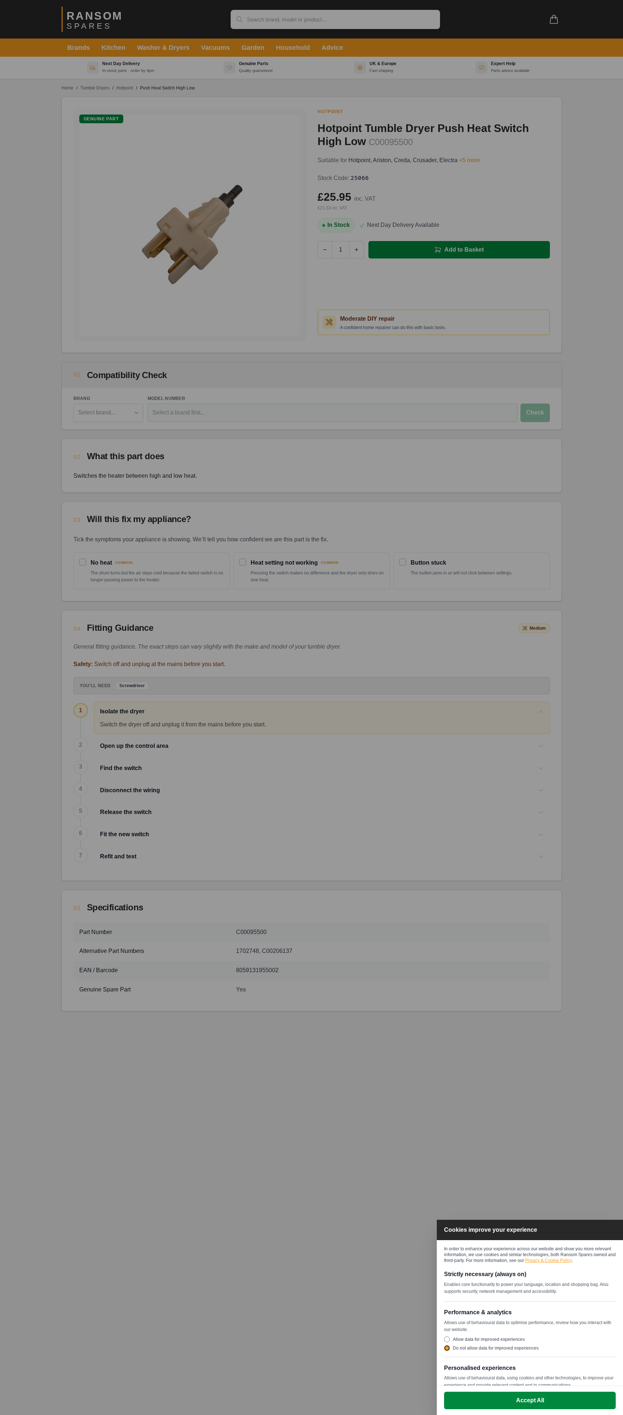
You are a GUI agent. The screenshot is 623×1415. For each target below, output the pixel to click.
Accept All (530, 1400)
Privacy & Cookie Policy (548, 1260)
